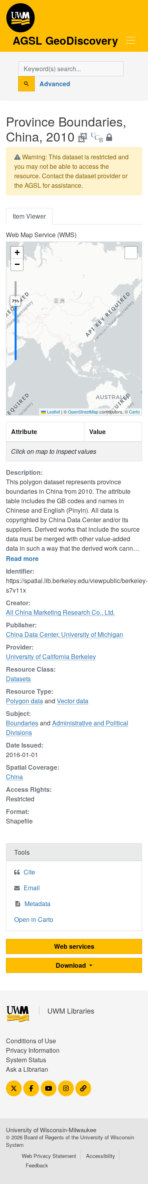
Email (32, 887)
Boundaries (22, 722)
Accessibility (100, 1155)
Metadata (37, 903)
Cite (29, 871)
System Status (26, 1059)
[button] (17, 253)
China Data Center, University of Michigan (64, 634)
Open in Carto (33, 919)
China (14, 776)
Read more (22, 558)
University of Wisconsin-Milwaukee (51, 1129)
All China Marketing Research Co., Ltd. (60, 612)
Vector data (72, 700)
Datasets (18, 678)
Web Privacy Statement (49, 1155)
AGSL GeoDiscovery (20, 20)
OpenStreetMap (83, 411)
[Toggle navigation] (131, 40)
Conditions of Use (31, 1040)
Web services (74, 946)
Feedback (37, 1165)
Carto (134, 411)
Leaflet (53, 411)
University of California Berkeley (51, 656)
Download (72, 965)
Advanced (54, 83)
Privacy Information (33, 1050)
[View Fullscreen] (131, 253)
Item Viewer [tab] (29, 216)
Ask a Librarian (27, 1069)
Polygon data (24, 700)
